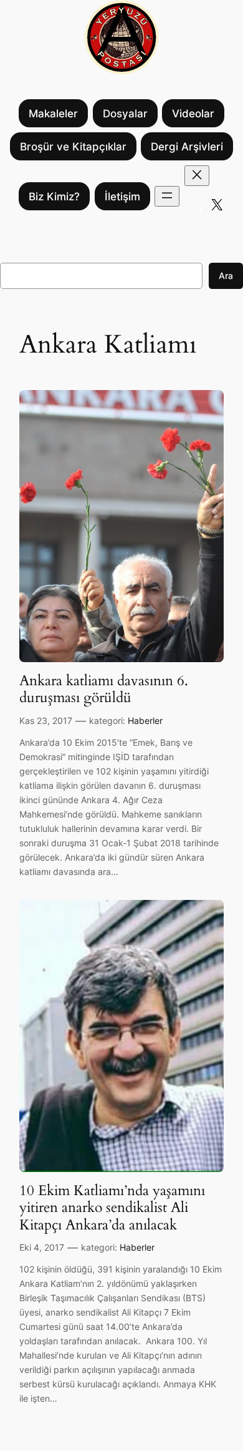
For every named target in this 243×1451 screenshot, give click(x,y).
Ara (226, 275)
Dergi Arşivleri (187, 146)
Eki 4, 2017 (41, 1247)
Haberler (145, 720)
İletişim (122, 196)
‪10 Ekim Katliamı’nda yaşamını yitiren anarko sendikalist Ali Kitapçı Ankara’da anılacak (112, 1207)
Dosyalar (125, 113)
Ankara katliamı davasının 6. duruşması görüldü (103, 689)
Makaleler (53, 113)
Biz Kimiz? (54, 196)
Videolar (193, 113)
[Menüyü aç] (167, 196)
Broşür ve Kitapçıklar (73, 146)
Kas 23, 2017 (45, 720)
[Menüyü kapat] (196, 175)
